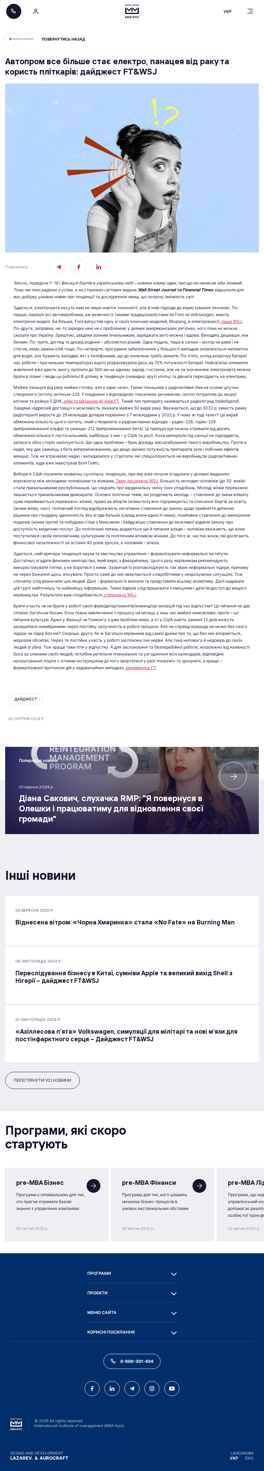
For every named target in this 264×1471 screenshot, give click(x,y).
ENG (249, 1458)
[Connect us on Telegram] (132, 1388)
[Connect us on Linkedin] (98, 266)
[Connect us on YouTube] (171, 1388)
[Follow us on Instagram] (152, 1388)
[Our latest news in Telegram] (58, 266)
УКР (234, 1458)
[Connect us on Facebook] (78, 266)
